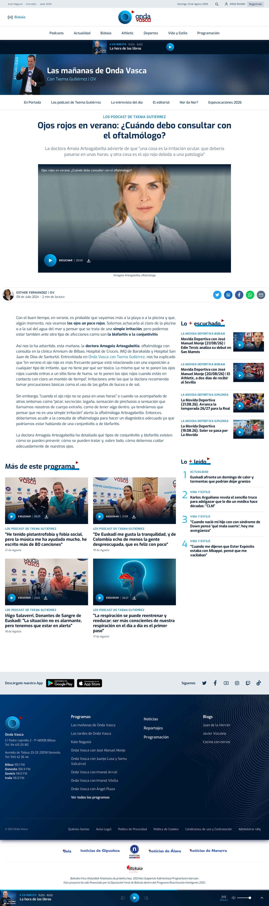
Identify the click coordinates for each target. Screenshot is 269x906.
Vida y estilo (200, 492)
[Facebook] (239, 295)
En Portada (32, 102)
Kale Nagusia (81, 742)
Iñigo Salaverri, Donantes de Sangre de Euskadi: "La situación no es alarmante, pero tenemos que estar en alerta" (43, 621)
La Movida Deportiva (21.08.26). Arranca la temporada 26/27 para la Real (205, 404)
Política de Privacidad (132, 829)
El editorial (161, 102)
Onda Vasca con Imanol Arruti (94, 772)
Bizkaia (105, 33)
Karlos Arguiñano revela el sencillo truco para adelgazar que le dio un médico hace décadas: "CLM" (223, 501)
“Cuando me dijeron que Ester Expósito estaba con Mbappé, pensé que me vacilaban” (222, 551)
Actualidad (82, 33)
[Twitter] (217, 295)
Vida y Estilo (177, 33)
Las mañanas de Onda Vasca (93, 725)
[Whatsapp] (250, 295)
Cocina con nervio (216, 742)
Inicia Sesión (237, 4)
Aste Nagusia (15, 4)
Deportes (151, 33)
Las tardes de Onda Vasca (91, 733)
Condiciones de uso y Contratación (208, 829)
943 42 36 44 (20, 757)
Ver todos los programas (90, 797)
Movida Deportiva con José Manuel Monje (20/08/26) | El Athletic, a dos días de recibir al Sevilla (205, 376)
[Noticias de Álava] (165, 850)
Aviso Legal (103, 829)
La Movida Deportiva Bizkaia (203, 333)
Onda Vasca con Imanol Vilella (94, 780)
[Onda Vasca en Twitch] (248, 683)
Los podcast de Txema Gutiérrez (76, 102)
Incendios (31, 4)
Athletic (127, 33)
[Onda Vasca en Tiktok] (258, 683)
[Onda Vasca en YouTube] (226, 683)
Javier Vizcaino (214, 733)
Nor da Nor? (189, 102)
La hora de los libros (125, 48)
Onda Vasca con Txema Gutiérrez (116, 356)
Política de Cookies (166, 829)
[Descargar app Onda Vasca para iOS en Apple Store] (89, 683)
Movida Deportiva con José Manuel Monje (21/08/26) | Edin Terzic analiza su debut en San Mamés (206, 345)
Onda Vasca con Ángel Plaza (93, 789)
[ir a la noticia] (46, 500)
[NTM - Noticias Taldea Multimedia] (134, 851)
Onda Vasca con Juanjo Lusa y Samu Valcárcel (99, 761)
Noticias (151, 719)
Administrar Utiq (250, 829)
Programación (208, 33)
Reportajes (153, 728)
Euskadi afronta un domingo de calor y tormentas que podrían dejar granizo (222, 479)
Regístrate (255, 4)
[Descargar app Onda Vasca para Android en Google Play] (60, 683)
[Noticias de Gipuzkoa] (100, 850)
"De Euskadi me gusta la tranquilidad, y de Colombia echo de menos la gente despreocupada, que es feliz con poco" (134, 539)
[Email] (261, 295)
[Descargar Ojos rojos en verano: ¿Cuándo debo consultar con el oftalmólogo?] (88, 260)
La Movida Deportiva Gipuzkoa (204, 395)
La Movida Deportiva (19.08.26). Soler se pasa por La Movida (204, 430)
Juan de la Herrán (216, 725)
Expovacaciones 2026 (225, 102)
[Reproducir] (170, 47)
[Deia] (67, 850)
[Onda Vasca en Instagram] (237, 683)
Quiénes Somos (78, 829)
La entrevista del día (127, 102)
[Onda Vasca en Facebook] (215, 683)
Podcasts (57, 33)
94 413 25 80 (19, 745)
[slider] (250, 898)
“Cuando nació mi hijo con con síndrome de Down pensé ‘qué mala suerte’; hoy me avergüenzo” (225, 526)
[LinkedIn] (228, 295)
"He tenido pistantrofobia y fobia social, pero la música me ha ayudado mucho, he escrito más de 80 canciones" (46, 539)
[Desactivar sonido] (233, 897)
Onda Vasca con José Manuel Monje (98, 750)
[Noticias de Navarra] (208, 850)
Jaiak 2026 (46, 4)
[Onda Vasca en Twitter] (204, 683)
